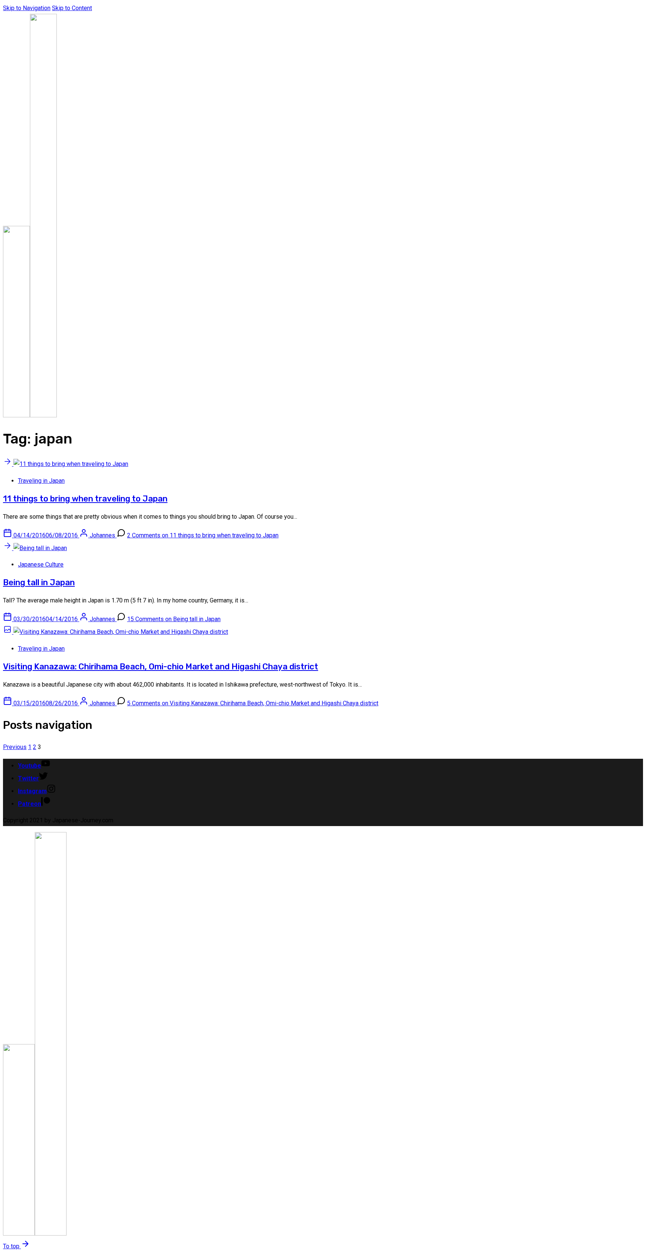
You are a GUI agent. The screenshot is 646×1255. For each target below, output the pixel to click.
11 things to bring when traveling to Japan (85, 499)
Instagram (32, 791)
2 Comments (203, 535)
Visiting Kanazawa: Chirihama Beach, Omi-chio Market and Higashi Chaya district (160, 667)
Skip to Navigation (26, 8)
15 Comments (174, 619)
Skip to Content (72, 8)
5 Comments (252, 703)
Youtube (29, 765)
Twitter (28, 778)
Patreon (29, 803)
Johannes (103, 535)
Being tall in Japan (39, 582)
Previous (15, 747)
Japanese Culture (41, 564)
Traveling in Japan (41, 480)
